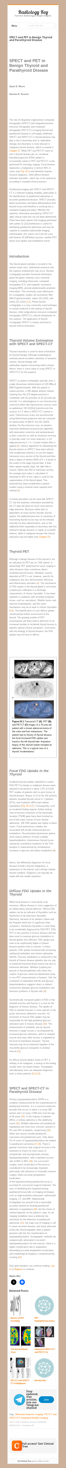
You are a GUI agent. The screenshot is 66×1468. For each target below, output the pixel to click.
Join (46, 1399)
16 (48, 1130)
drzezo (32, 1422)
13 (38, 1073)
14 (23, 1116)
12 (35, 1073)
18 (39, 1144)
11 (19, 1051)
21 (22, 1223)
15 (18, 1123)
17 (36, 1144)
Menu (14, 26)
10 (45, 1024)
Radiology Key (33, 12)
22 (19, 1257)
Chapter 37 (14, 150)
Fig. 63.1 (25, 171)
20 (35, 1209)
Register (18, 1269)
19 (31, 1161)
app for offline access (33, 1461)
